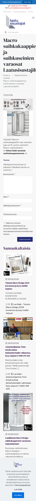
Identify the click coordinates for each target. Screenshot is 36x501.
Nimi (6, 197)
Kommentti (9, 174)
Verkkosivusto (10, 214)
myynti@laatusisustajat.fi (19, 8)
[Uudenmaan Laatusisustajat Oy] (16, 22)
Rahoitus (7, 11)
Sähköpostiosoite (12, 205)
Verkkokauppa (19, 11)
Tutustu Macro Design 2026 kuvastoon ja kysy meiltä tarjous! (17, 285)
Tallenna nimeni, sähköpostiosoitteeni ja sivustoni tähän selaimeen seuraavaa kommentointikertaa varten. (18, 228)
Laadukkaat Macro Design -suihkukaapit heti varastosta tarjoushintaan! (18, 441)
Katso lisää (27, 2)
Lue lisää (18, 489)
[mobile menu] (33, 18)
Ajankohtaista (20, 75)
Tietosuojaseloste (22, 485)
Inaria (30, 11)
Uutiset (6, 78)
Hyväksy (18, 495)
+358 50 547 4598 (18, 5)
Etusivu (6, 75)
